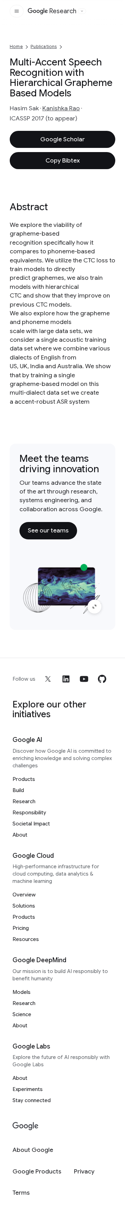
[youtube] (84, 679)
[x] (48, 679)
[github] (102, 679)
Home (16, 46)
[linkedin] (66, 679)
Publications (44, 46)
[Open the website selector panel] (82, 11)
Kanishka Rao (61, 108)
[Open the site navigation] (17, 11)
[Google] (25, 1126)
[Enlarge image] (94, 607)
